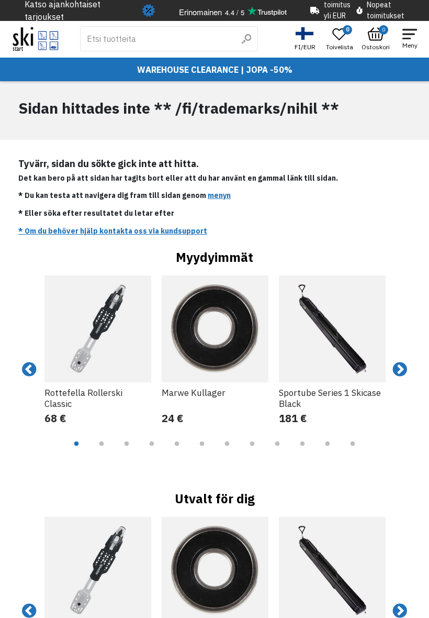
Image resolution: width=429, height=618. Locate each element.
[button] (306, 39)
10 (302, 451)
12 (352, 451)
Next (399, 369)
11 (327, 451)
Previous (29, 369)
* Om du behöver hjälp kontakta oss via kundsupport (112, 231)
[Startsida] (36, 39)
